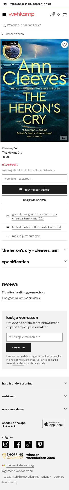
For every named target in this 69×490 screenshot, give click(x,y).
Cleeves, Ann (10, 148)
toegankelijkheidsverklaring (21, 476)
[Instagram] (5, 444)
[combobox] (34, 25)
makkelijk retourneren (26, 236)
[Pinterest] (40, 444)
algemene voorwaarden (17, 471)
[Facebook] (17, 444)
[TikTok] (28, 444)
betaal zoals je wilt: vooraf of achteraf (36, 227)
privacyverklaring (25, 359)
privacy (46, 476)
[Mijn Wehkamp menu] (53, 14)
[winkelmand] (65, 14)
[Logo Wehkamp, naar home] (20, 14)
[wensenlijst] (59, 14)
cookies (59, 476)
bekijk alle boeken (34, 200)
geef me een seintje (37, 189)
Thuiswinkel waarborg (20, 465)
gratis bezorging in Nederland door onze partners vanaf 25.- (34, 216)
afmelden (18, 363)
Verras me (18, 347)
